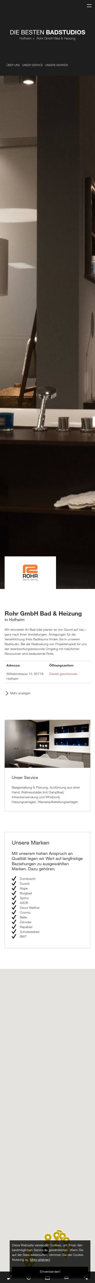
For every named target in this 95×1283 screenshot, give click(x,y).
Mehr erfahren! (40, 1259)
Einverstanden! (50, 1271)
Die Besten (47, 32)
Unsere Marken (56, 65)
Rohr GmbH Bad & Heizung (56, 38)
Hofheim (26, 38)
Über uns (13, 65)
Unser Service (32, 65)
